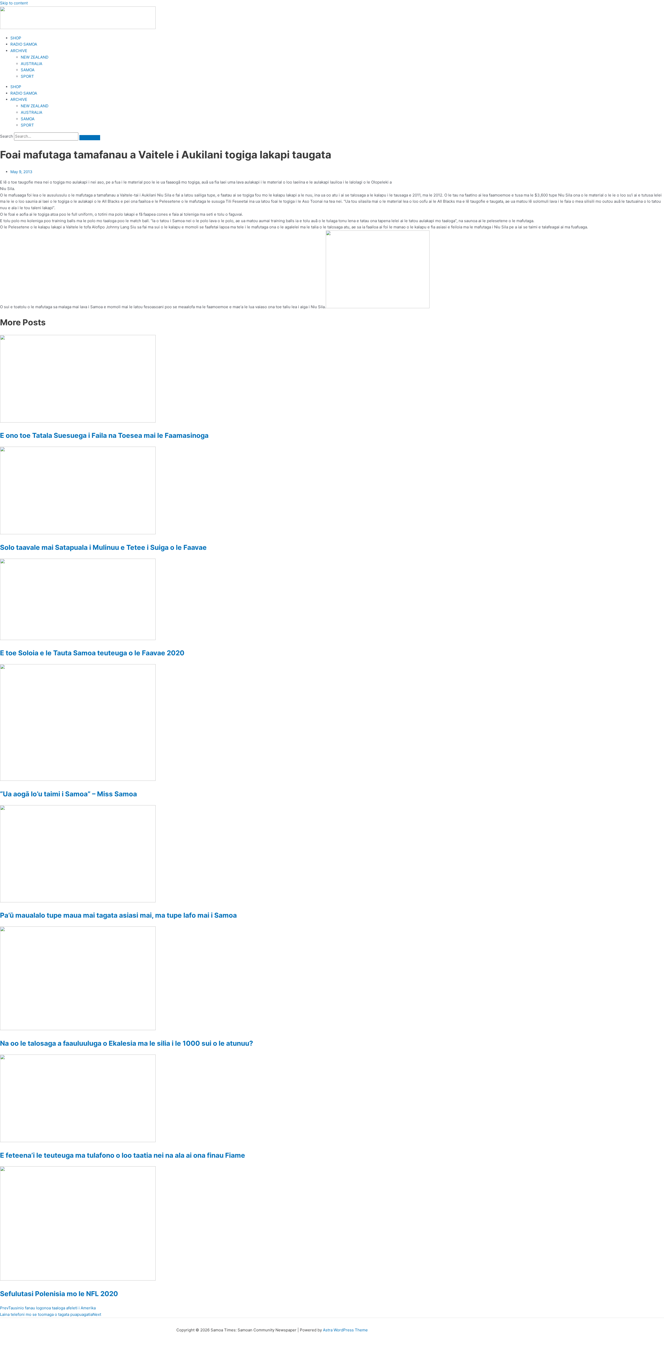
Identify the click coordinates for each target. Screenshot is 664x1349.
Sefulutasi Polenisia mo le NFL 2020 (59, 1294)
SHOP (15, 38)
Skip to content (14, 3)
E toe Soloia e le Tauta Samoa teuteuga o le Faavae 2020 (92, 653)
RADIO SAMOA (23, 44)
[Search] (89, 137)
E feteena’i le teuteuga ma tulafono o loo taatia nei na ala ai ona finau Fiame (122, 1155)
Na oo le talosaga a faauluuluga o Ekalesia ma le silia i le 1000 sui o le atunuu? (126, 1043)
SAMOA (27, 69)
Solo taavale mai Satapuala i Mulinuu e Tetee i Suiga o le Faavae (103, 547)
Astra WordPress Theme (345, 1329)
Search (6, 136)
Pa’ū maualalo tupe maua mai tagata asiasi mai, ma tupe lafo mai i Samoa (118, 915)
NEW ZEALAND (35, 57)
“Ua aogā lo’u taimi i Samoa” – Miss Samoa (68, 794)
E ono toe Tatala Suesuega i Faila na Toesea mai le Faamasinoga (104, 435)
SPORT (27, 76)
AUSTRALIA (31, 63)
